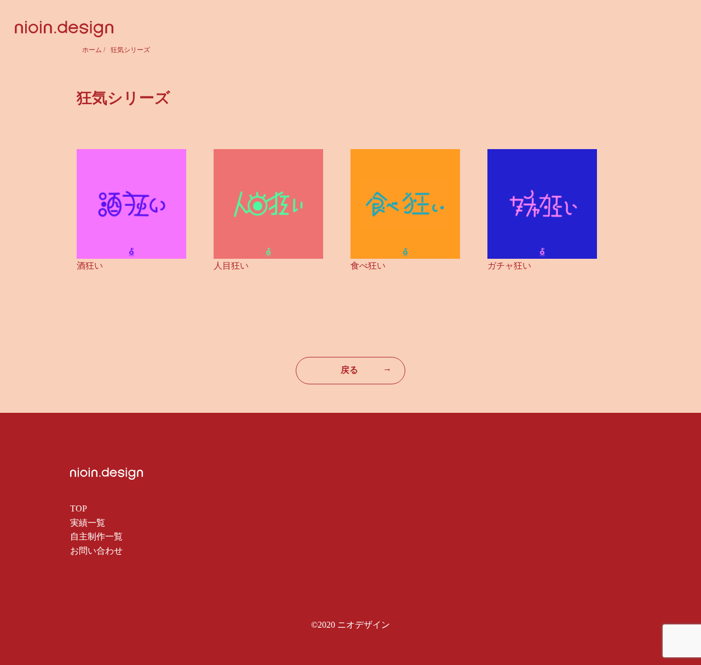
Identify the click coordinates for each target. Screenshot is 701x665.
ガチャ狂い (509, 265)
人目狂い (231, 265)
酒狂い (90, 265)
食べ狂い (368, 265)
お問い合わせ (96, 550)
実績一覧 (87, 522)
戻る (366, 368)
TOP (78, 508)
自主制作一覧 (96, 536)
